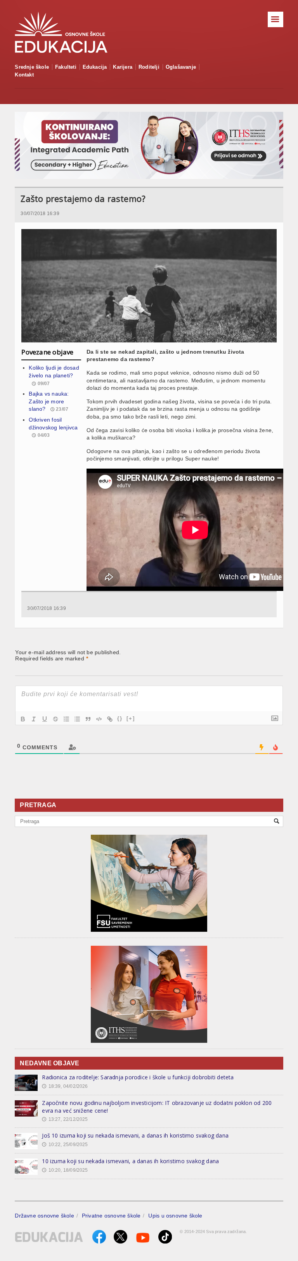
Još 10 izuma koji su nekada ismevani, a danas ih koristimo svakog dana (135, 1135)
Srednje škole (32, 67)
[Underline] (44, 719)
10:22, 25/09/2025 (65, 1144)
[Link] (109, 719)
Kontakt (24, 75)
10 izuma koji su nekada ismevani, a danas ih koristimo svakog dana (130, 1161)
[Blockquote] (88, 719)
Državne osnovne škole (44, 1215)
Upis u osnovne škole (175, 1215)
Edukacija (95, 67)
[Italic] (33, 719)
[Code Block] (99, 719)
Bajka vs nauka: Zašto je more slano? (49, 401)
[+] (130, 718)
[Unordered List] (77, 719)
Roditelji (149, 67)
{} (120, 718)
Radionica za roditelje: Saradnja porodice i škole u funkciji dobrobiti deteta (138, 1077)
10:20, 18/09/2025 (65, 1170)
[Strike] (55, 719)
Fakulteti (65, 67)
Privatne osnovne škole (111, 1215)
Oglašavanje (181, 67)
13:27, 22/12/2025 (65, 1119)
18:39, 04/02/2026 (65, 1086)
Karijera (122, 67)
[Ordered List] (66, 719)
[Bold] (22, 719)
